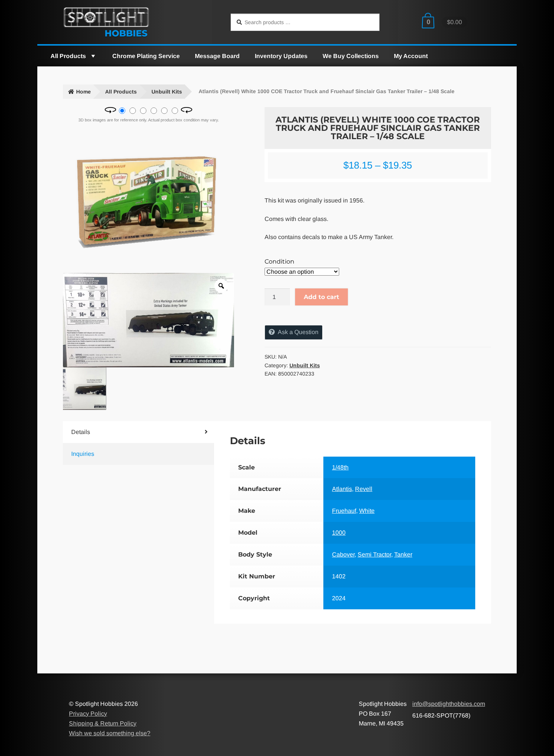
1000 (339, 532)
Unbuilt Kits (167, 92)
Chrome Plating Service (146, 56)
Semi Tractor (374, 554)
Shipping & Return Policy (102, 723)
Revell (363, 489)
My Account (411, 56)
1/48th (340, 467)
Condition (279, 261)
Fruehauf (344, 511)
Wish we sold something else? (109, 733)
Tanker (403, 554)
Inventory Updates (281, 56)
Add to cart (321, 297)
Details (80, 432)
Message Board (217, 56)
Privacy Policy (88, 713)
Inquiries (82, 454)
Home (83, 92)
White (367, 511)
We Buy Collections (351, 56)
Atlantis (342, 489)
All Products (68, 56)
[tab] (126, 432)
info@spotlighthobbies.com (448, 704)
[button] (92, 56)
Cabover (343, 554)
